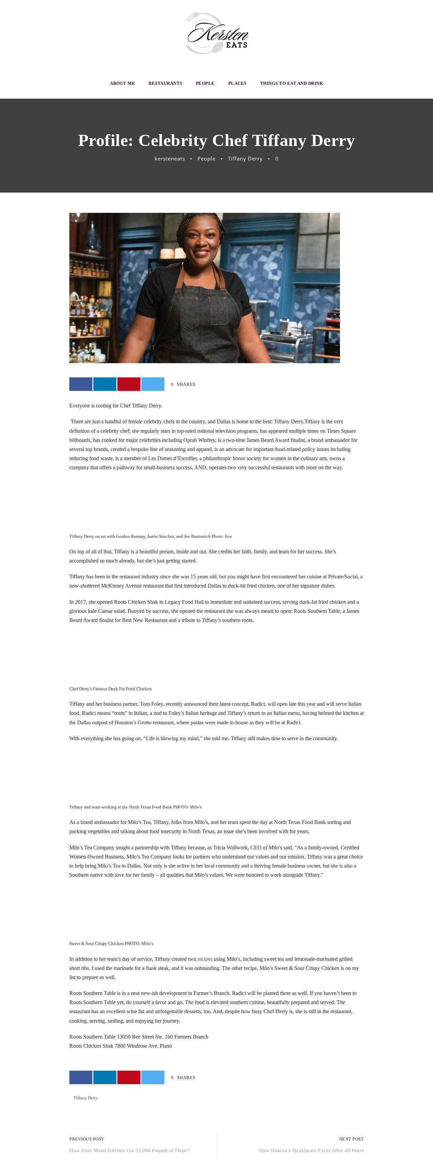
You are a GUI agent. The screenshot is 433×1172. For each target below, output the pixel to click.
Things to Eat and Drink (291, 83)
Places (237, 83)
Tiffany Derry (245, 158)
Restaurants (165, 83)
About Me (122, 83)
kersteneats (170, 158)
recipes (205, 959)
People (205, 83)
